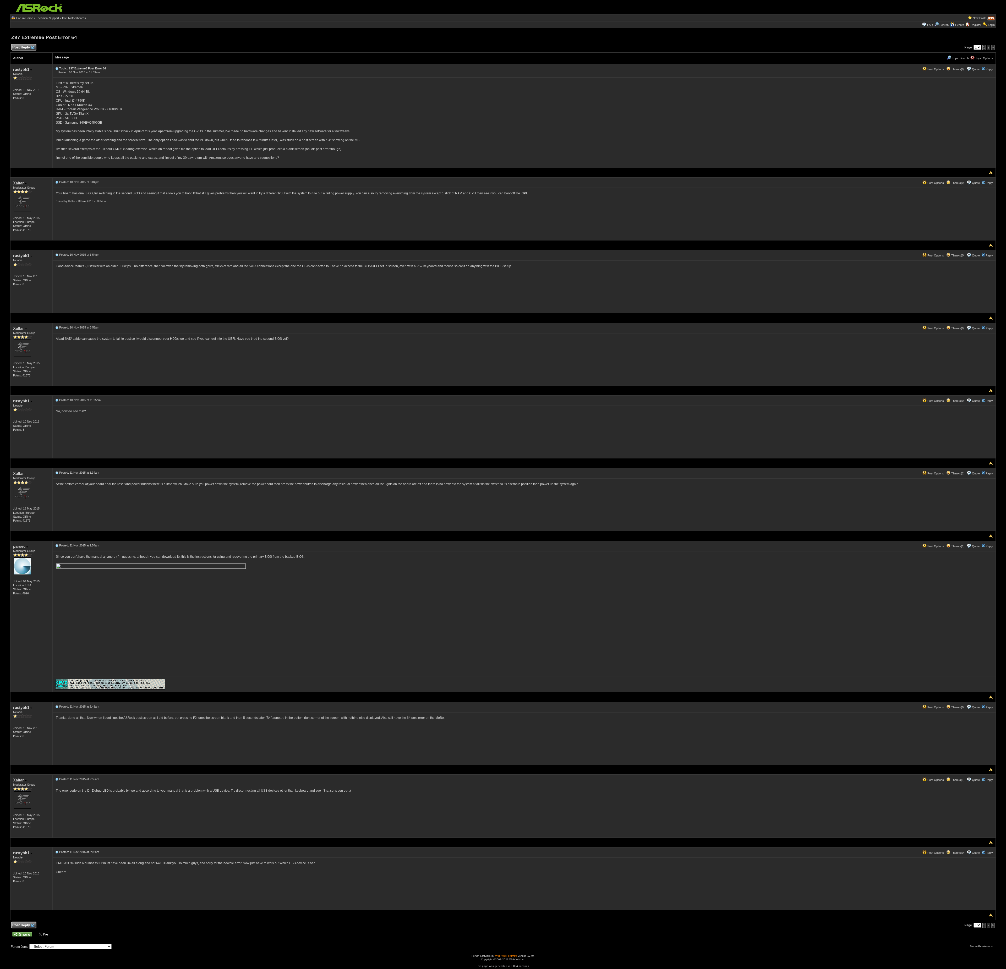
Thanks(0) (957, 69)
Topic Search (960, 58)
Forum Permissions (981, 946)
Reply (989, 69)
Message (62, 57)
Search (944, 24)
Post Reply (21, 47)
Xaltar (19, 183)
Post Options (935, 69)
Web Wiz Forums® (506, 955)
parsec (19, 546)
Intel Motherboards (74, 18)
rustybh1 (21, 69)
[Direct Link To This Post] (56, 68)
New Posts (980, 18)
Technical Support (47, 18)
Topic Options (984, 58)
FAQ (930, 24)
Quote (976, 69)
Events (959, 24)
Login (991, 24)
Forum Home (24, 18)
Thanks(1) (957, 473)
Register (976, 24)
